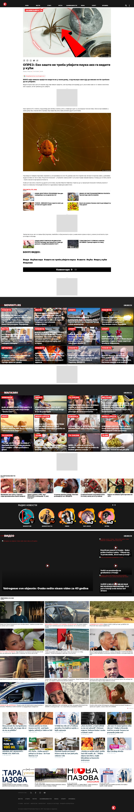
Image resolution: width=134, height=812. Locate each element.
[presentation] (113, 505)
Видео (9, 535)
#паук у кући (100, 259)
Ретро (60, 5)
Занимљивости (71, 5)
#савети (81, 259)
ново (27, 5)
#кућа (89, 259)
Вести (38, 5)
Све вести (128, 305)
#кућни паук (36, 259)
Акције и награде (53, 803)
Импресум (34, 803)
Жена (83, 5)
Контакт (27, 803)
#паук (26, 259)
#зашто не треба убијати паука (60, 259)
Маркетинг (42, 803)
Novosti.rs (12, 305)
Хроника (105, 5)
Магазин (11, 392)
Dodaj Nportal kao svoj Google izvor (35, 76)
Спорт (94, 5)
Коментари (64, 269)
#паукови (28, 263)
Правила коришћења (67, 803)
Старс (49, 5)
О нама (20, 803)
